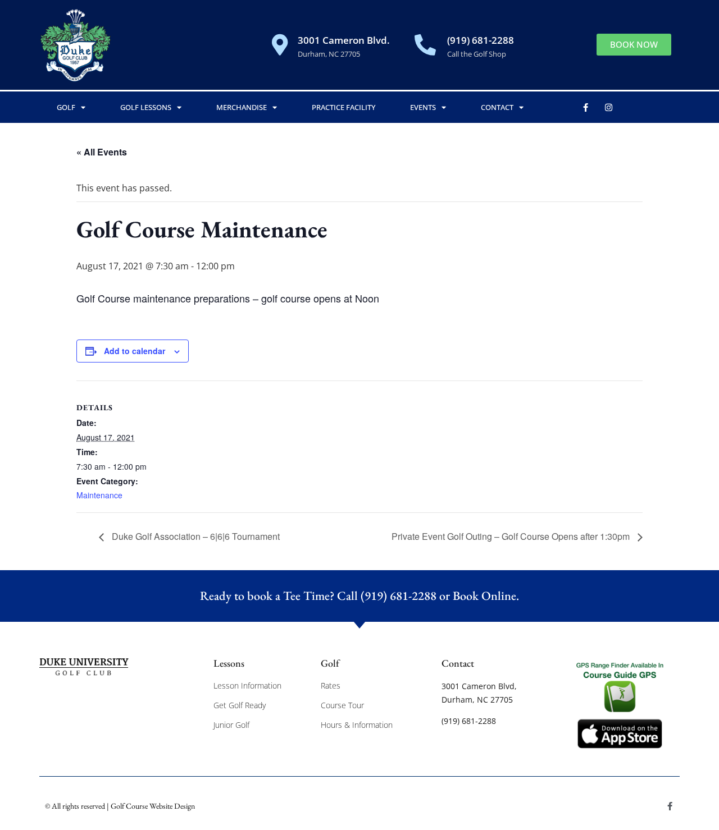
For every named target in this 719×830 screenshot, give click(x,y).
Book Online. (486, 596)
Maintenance (99, 495)
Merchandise (241, 107)
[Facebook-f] (585, 107)
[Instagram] (608, 107)
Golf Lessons (145, 107)
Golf (66, 107)
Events (423, 107)
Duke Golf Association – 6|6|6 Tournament (195, 536)
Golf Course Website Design (153, 806)
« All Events (101, 151)
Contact (497, 107)
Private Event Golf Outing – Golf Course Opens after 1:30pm (512, 536)
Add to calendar (134, 350)
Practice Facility (343, 107)
